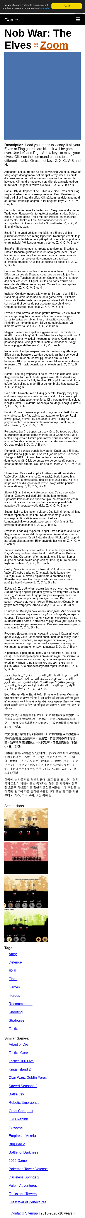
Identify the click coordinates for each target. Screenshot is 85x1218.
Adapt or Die (18, 1044)
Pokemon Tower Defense (28, 1169)
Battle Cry (16, 1094)
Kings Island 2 (20, 1069)
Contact (16, 1213)
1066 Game (18, 1161)
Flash (13, 979)
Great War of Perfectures (27, 1202)
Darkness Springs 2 (24, 1177)
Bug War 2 (17, 1144)
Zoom (54, 45)
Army (13, 954)
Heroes (14, 995)
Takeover (16, 1127)
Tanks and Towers (23, 1194)
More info (44, 8)
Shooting (16, 1012)
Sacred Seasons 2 (23, 1086)
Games (12, 19)
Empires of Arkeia (22, 1136)
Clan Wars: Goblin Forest (28, 1078)
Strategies (16, 1020)
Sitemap (31, 1213)
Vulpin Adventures (23, 1185)
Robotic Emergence (24, 1102)
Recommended (20, 1004)
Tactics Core (18, 1053)
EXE (12, 970)
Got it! (67, 6)
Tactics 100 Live (21, 1061)
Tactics (14, 1029)
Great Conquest (21, 1111)
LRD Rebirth (18, 1119)
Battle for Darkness (23, 1152)
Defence (15, 962)
